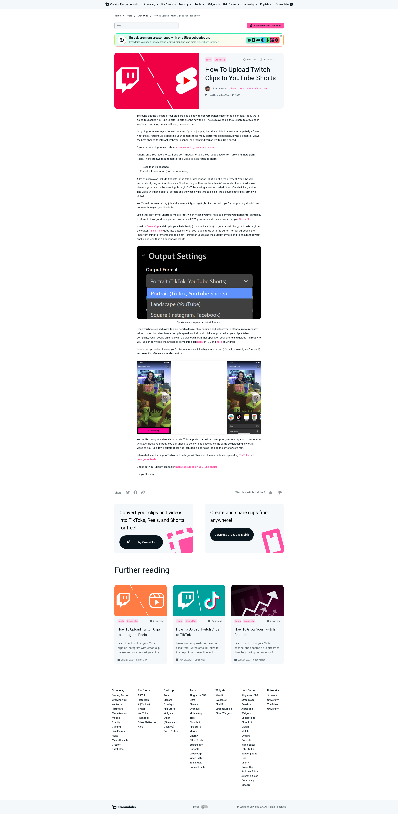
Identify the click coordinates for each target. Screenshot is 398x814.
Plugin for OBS (198, 695)
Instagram (144, 699)
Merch (193, 731)
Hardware (117, 708)
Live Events (118, 731)
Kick (140, 726)
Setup (167, 695)
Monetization (119, 713)
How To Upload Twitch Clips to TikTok (197, 632)
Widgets (168, 713)
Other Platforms (147, 722)
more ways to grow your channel (195, 147)
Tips (192, 717)
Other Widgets (223, 713)
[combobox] (146, 26)
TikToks (244, 455)
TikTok (142, 695)
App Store (169, 708)
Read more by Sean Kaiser (246, 88)
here (200, 341)
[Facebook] (135, 493)
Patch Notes (171, 731)
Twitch (142, 708)
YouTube (143, 713)
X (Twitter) (144, 704)
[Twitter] (128, 493)
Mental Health (120, 740)
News (115, 735)
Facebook (143, 717)
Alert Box (220, 695)
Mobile (116, 717)
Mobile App (196, 713)
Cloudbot (195, 722)
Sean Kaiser (259, 660)
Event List (221, 699)
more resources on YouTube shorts (196, 466)
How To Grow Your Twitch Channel (254, 632)
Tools (129, 15)
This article (156, 230)
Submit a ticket (249, 776)
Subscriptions (249, 753)
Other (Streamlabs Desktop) (171, 722)
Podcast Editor (198, 767)
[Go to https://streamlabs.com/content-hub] (121, 4)
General (245, 735)
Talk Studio (196, 762)
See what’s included (208, 42)
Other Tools (196, 740)
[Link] (143, 493)
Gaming (116, 726)
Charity (116, 722)
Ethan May (141, 660)
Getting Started (120, 695)
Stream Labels (223, 708)
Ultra (192, 699)
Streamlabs (282, 4)
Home (117, 15)
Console (246, 740)
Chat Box (220, 704)
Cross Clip (143, 15)
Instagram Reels (146, 459)
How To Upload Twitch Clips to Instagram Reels (139, 632)
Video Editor (197, 758)
